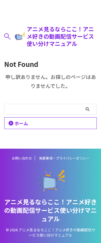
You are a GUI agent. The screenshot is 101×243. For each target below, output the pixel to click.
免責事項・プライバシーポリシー (64, 158)
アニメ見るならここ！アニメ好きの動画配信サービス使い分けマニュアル (60, 36)
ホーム (21, 123)
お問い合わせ (22, 158)
